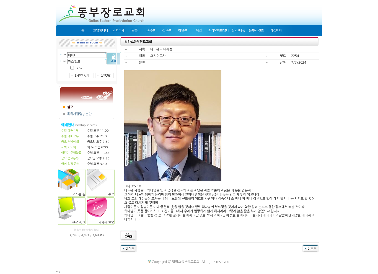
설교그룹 (86, 97)
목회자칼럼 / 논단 (79, 114)
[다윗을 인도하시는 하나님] (310, 248)
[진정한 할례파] (128, 248)
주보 (111, 194)
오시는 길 (79, 194)
